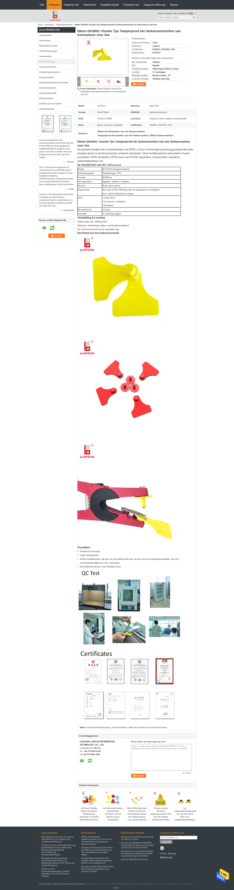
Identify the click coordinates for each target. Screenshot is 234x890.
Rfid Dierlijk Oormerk (48, 46)
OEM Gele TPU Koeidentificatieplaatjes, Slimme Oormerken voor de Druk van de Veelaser (55, 872)
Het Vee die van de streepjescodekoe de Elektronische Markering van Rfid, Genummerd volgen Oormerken (137, 853)
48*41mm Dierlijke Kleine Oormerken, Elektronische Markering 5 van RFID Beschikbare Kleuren (89, 814)
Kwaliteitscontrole (110, 4)
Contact (140, 84)
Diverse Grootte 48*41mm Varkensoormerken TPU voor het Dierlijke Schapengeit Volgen (160, 814)
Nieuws (174, 4)
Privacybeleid (45, 884)
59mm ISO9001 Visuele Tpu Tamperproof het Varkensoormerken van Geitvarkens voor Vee (103, 92)
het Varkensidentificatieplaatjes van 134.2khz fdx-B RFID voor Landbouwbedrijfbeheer (185, 814)
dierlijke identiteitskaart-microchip (53, 83)
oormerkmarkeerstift (47, 93)
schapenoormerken (47, 67)
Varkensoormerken (64, 25)
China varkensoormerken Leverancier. (69, 884)
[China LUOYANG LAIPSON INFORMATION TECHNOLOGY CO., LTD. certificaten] (48, 124)
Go (194, 17)
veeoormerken (45, 35)
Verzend (166, 842)
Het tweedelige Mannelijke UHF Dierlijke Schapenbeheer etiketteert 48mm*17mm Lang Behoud (96, 860)
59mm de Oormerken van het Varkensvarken (148, 727)
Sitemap (172, 853)
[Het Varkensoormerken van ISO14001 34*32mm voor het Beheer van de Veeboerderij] (113, 799)
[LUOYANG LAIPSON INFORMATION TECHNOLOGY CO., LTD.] (54, 16)
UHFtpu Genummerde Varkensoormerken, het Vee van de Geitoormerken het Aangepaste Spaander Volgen (96, 840)
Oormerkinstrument (47, 88)
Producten (54, 4)
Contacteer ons (131, 4)
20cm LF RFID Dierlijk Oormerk (134, 859)
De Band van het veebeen (50, 104)
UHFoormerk (44, 41)
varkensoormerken (119, 727)
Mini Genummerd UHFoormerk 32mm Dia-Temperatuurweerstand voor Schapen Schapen (97, 868)
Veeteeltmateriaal (46, 109)
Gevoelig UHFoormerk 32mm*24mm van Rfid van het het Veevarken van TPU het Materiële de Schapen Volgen (97, 851)
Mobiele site (167, 857)
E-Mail (163, 853)
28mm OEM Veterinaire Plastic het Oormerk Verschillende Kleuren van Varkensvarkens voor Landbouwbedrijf (137, 814)
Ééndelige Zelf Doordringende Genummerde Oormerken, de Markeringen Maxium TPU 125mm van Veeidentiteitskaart (58, 862)
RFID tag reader (46, 98)
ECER (116, 888)
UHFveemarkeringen (48, 51)
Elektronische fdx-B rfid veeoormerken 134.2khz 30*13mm (137, 838)
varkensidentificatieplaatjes (98, 727)
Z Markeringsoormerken (49, 72)
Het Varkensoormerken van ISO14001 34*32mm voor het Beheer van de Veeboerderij (113, 814)
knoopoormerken (46, 77)
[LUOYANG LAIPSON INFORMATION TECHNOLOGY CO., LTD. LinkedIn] (162, 848)
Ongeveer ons (71, 4)
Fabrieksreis (89, 4)
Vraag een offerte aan (155, 4)
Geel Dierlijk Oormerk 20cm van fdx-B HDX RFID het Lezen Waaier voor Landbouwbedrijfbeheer (57, 839)
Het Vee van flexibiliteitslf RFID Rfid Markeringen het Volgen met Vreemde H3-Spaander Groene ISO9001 (137, 845)
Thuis (39, 25)
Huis (42, 4)
